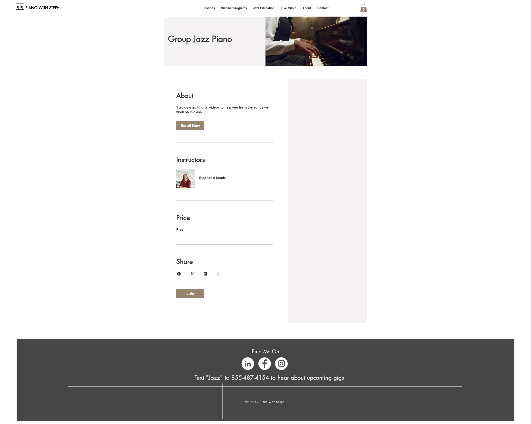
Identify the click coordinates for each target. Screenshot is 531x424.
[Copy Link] (218, 273)
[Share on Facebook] (178, 273)
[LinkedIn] (247, 363)
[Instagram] (281, 363)
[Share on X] (192, 273)
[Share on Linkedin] (205, 273)
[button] (209, 8)
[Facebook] (264, 363)
